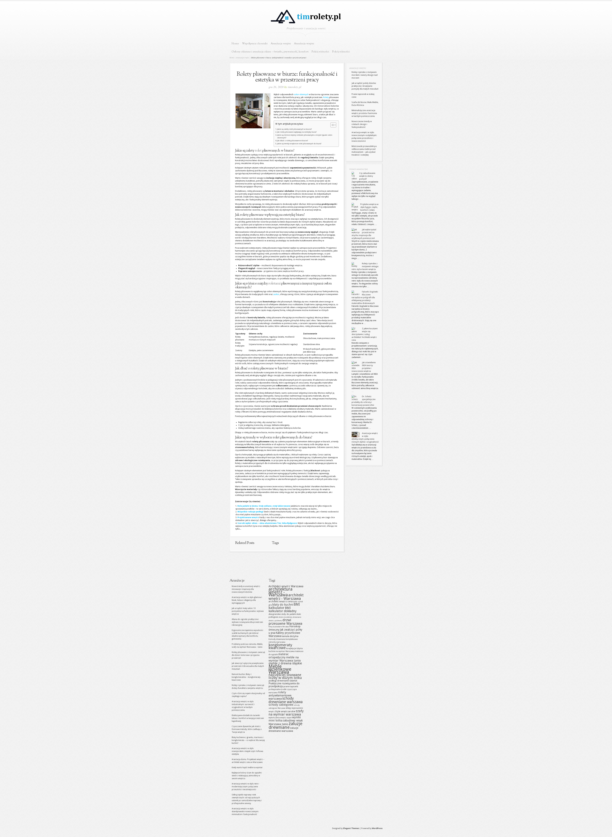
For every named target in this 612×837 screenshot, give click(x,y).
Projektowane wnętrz (248, 517)
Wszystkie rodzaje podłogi (250, 512)
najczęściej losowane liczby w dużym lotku (285, 676)
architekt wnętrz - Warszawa (286, 597)
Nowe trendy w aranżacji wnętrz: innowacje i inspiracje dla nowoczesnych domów (246, 589)
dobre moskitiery (285, 617)
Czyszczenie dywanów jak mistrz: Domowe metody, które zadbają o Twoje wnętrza (247, 729)
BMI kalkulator (284, 606)
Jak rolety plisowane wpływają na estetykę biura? (297, 132)
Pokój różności (320, 52)
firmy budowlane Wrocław (279, 627)
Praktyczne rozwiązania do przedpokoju (284, 685)
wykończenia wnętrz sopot (280, 718)
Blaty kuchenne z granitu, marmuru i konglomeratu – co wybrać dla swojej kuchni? (248, 740)
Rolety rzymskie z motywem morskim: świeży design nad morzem (365, 75)
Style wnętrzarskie (285, 711)
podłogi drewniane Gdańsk (283, 680)
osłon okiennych (301, 94)
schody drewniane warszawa (286, 700)
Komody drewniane (277, 639)
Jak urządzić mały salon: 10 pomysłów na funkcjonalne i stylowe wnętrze (248, 611)
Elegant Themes (351, 828)
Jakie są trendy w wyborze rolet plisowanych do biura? (299, 144)
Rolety (326, 97)
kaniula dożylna (289, 636)
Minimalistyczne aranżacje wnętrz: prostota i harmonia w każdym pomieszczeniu (364, 113)
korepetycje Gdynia (294, 648)
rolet (258, 150)
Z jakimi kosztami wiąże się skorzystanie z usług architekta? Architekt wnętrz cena (365, 334)
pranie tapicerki (291, 686)
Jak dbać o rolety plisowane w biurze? (292, 141)
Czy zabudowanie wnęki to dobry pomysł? (367, 176)
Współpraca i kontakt (255, 43)
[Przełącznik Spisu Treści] (331, 125)
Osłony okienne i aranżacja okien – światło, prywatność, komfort (270, 52)
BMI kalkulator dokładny (283, 609)
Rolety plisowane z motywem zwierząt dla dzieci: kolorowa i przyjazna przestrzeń (248, 655)
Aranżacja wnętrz (281, 43)
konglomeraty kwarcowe (280, 646)
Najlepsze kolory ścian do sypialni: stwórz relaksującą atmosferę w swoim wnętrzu (247, 776)
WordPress (377, 828)
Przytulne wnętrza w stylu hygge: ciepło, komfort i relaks (369, 207)
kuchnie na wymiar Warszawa (282, 651)
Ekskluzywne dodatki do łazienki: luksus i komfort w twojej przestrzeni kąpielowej (248, 718)
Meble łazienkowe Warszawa (280, 669)
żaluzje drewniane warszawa (283, 729)
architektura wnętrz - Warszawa (280, 591)
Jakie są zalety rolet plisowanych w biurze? (294, 129)
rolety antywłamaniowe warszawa (280, 695)
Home (235, 43)
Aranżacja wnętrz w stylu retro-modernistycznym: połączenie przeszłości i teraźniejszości (245, 787)
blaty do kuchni (282, 604)
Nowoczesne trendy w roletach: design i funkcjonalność (362, 124)
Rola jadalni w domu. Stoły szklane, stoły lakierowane (263, 506)
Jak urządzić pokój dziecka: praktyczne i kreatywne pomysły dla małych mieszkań (365, 86)
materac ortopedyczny (279, 656)
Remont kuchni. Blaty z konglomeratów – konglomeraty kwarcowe (246, 677)
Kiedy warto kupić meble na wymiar (247, 767)
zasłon (276, 294)
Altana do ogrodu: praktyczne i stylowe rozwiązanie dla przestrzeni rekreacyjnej (247, 622)
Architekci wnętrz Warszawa (286, 586)
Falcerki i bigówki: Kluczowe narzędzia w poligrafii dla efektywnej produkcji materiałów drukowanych (365, 297)
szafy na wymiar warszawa (286, 712)
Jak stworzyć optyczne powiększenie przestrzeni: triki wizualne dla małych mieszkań (248, 666)
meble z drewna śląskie (285, 663)
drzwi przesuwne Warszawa (285, 622)
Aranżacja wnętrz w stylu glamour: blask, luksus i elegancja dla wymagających (247, 600)
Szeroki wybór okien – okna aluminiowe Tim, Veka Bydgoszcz (267, 523)
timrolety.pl (294, 87)
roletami (274, 283)
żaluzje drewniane (285, 725)
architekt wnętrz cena (281, 601)
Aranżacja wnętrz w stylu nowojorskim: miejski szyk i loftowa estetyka (247, 751)
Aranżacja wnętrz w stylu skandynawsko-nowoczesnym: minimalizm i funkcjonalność (245, 811)
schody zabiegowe (281, 704)
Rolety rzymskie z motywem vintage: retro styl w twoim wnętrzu (365, 266)
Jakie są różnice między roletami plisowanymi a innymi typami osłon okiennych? (304, 136)
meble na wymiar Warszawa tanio (285, 659)
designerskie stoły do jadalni (282, 614)
